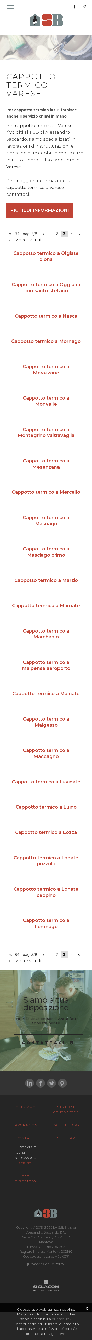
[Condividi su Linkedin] (29, 1083)
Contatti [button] (26, 1138)
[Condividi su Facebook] (40, 1083)
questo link (61, 1319)
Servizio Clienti (26, 1149)
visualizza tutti (28, 240)
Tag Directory (26, 1178)
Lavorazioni (26, 1125)
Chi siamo (26, 1107)
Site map (66, 1138)
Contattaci (44, 1042)
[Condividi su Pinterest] (62, 1083)
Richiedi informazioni (39, 210)
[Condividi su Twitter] (51, 1083)
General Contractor (66, 1109)
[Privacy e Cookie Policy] (46, 1264)
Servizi (26, 1163)
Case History (66, 1125)
